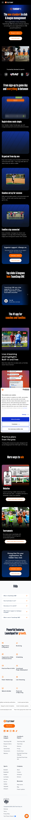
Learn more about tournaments (15, 541)
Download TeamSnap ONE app (22, 754)
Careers (19, 772)
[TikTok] (16, 731)
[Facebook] (13, 731)
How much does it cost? (10, 600)
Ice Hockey (6, 777)
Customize (14, 424)
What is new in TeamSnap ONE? (12, 617)
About (18, 769)
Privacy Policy (7, 813)
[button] (27, 816)
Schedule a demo (15, 255)
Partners (19, 777)
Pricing (5, 746)
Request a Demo (8, 744)
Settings (24, 414)
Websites (6, 753)
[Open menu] (3, 2)
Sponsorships (7, 748)
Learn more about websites (15, 499)
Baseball (6, 769)
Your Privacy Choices (8, 816)
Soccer (5, 781)
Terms (5, 811)
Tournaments (7, 751)
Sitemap (6, 809)
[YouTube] (7, 731)
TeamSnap (19, 744)
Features (19, 746)
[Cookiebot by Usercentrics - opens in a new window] (22, 390)
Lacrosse (6, 779)
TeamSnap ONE (7, 741)
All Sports (6, 788)
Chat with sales (15, 38)
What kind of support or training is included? (13, 611)
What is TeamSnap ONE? (10, 595)
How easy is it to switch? (10, 606)
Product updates (21, 789)
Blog (18, 787)
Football (5, 774)
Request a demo (15, 33)
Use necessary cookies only (15, 429)
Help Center (9, 726)
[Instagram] (10, 731)
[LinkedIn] (4, 731)
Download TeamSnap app (22, 758)
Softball (5, 784)
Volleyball (6, 786)
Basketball (6, 772)
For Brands (19, 774)
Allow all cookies (15, 419)
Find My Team (20, 751)
